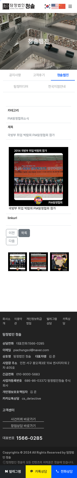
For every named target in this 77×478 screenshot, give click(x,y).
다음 (12, 241)
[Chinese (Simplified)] (62, 6)
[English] (55, 6)
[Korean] (47, 6)
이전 (12, 233)
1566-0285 (29, 438)
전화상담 (66, 472)
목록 (24, 233)
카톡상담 (40, 472)
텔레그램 (15, 472)
